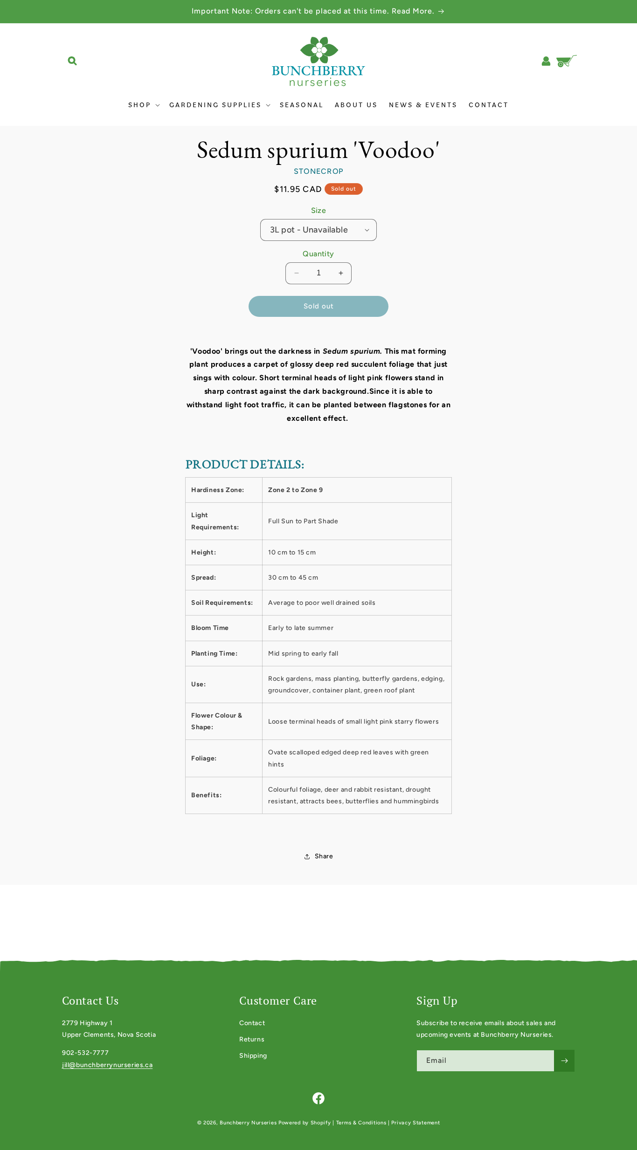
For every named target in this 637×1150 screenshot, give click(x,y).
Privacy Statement (415, 1123)
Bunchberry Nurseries (249, 1123)
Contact (252, 1023)
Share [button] (324, 856)
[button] (72, 61)
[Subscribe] (564, 1061)
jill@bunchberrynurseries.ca (107, 1065)
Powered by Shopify (304, 1123)
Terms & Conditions (361, 1123)
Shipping (253, 1056)
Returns (251, 1039)
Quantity (318, 253)
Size (318, 210)
